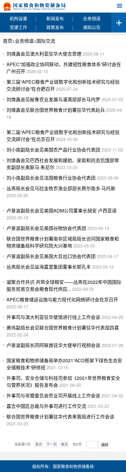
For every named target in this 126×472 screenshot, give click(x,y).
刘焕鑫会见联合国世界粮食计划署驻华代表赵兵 (55, 110)
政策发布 (55, 27)
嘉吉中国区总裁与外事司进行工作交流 (46, 406)
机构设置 (18, 18)
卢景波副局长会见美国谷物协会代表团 (46, 228)
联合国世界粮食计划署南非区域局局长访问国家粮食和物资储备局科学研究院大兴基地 (62, 242)
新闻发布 (55, 18)
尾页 (64, 444)
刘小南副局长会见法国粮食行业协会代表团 (51, 177)
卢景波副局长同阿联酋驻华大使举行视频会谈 (53, 345)
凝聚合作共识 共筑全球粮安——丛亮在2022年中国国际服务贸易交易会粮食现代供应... (63, 285)
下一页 (51, 444)
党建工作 (18, 27)
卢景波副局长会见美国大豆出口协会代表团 (51, 256)
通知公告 (92, 27)
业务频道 (92, 18)
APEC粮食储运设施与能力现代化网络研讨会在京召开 (62, 299)
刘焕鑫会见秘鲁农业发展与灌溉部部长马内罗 (53, 99)
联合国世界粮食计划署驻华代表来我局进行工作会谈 (60, 416)
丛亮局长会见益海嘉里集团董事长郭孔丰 (48, 266)
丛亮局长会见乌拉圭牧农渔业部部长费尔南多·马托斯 (60, 188)
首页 (7, 40)
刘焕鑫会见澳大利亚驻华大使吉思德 (43, 53)
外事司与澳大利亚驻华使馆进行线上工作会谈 (53, 317)
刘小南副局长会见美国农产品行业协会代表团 (53, 149)
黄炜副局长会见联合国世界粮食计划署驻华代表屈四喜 (62, 327)
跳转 (104, 444)
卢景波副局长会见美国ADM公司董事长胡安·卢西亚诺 (61, 210)
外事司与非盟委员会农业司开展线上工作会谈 (53, 395)
